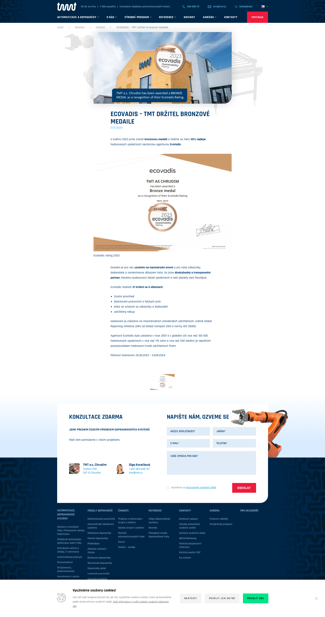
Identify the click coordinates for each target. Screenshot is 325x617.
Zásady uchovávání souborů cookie (189, 526)
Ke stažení (185, 558)
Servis (121, 542)
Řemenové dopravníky (100, 563)
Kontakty (185, 510)
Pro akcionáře (249, 510)
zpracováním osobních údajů (201, 487)
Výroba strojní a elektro (131, 528)
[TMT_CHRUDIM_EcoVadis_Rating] (162, 382)
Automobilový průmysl (69, 557)
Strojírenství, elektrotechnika (65, 569)
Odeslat (244, 488)
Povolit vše (255, 598)
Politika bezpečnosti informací (190, 545)
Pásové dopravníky (98, 538)
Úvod (60, 27)
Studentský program (221, 524)
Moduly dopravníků (100, 510)
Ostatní (100, 27)
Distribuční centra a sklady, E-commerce (68, 550)
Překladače (93, 543)
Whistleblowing (187, 538)
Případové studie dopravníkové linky (159, 534)
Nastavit (190, 598)
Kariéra (214, 510)
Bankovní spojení (188, 519)
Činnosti (123, 510)
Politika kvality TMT (189, 552)
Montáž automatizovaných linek (131, 534)
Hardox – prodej (126, 547)
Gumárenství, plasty (68, 576)
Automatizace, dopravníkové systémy (66, 515)
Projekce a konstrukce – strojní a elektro (131, 520)
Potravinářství (65, 562)
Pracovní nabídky (219, 519)
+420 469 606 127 (139, 469)
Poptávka (257, 17)
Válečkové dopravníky (99, 533)
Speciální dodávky (97, 579)
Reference (155, 510)
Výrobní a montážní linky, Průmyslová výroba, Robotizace (71, 530)
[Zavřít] (316, 598)
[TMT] (66, 7)
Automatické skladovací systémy (101, 526)
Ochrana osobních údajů (192, 533)
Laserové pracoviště (99, 573)
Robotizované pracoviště (101, 519)
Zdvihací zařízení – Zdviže (98, 550)
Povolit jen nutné (222, 598)
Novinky (79, 27)
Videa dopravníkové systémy (159, 520)
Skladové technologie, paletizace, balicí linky (69, 541)
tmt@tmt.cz (136, 473)
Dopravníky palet (97, 568)
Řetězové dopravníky (99, 558)
